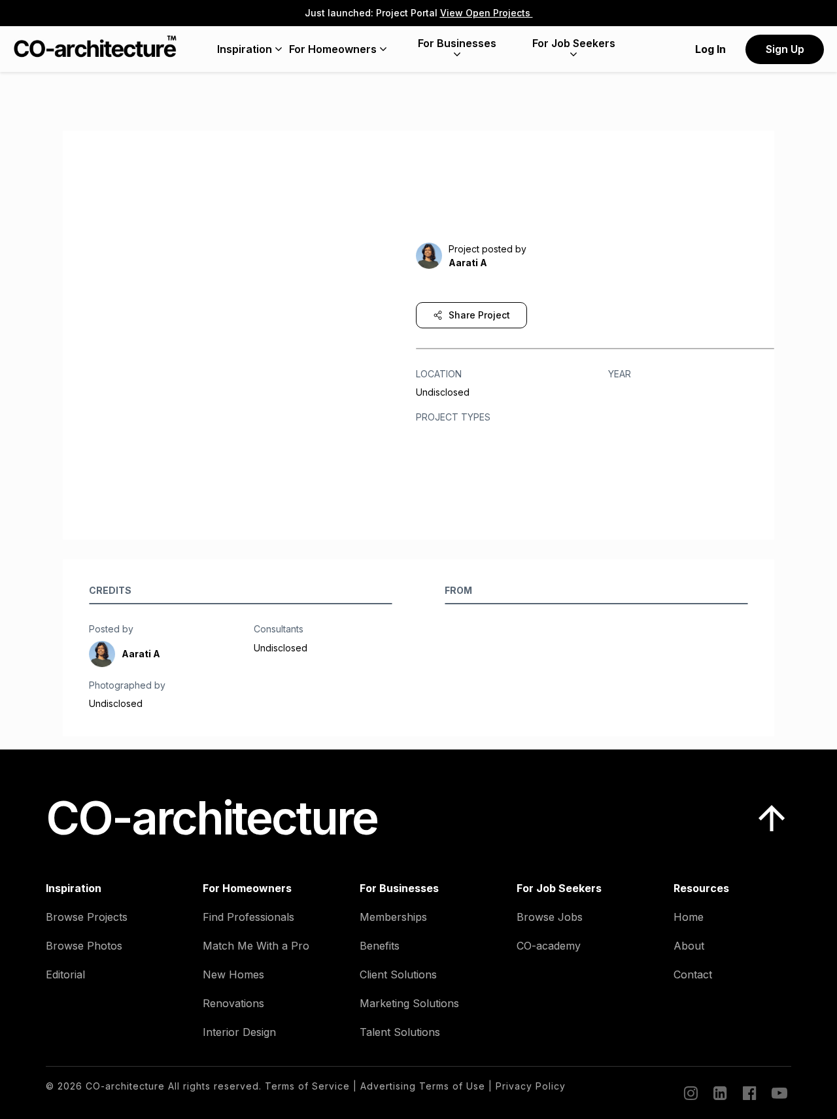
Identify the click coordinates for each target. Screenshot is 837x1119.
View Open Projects (486, 12)
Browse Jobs (550, 916)
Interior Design (239, 1032)
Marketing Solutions (409, 1003)
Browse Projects (87, 916)
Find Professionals (248, 916)
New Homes (233, 974)
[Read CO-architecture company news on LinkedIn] (719, 1093)
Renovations (233, 1003)
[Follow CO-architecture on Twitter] (778, 1093)
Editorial (65, 974)
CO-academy (549, 945)
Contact (693, 974)
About (689, 945)
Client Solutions (398, 974)
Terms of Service (307, 1086)
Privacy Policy (531, 1086)
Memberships (393, 916)
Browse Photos (84, 945)
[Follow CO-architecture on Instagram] (690, 1093)
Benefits (380, 945)
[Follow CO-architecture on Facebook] (749, 1093)
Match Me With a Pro (256, 945)
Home (689, 916)
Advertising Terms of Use (422, 1086)
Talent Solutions (400, 1032)
